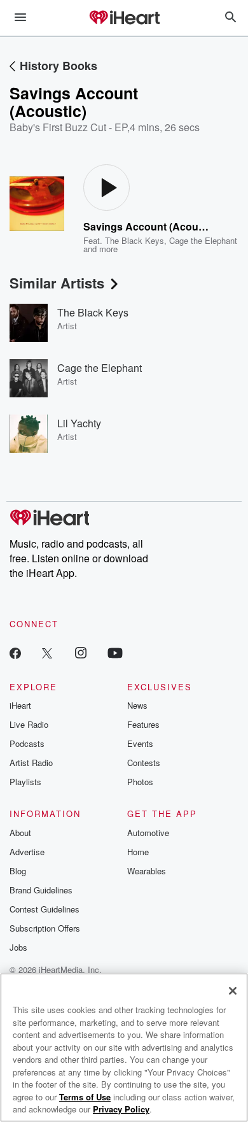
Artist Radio (31, 762)
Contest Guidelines (44, 909)
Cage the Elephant (203, 240)
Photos (140, 782)
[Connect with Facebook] (15, 652)
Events (140, 743)
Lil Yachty (79, 423)
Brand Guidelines (41, 890)
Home (138, 852)
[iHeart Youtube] (115, 652)
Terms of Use (85, 1097)
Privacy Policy (121, 1109)
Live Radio (29, 724)
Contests (143, 762)
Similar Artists (57, 283)
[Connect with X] (47, 652)
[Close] (233, 991)
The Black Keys (134, 240)
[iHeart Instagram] (80, 652)
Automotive (148, 833)
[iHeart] (124, 18)
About (20, 833)
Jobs (18, 947)
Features (143, 724)
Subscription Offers (45, 928)
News (137, 705)
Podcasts (27, 743)
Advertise (27, 852)
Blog (18, 871)
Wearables (146, 871)
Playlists (25, 782)
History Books (58, 65)
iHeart (20, 705)
